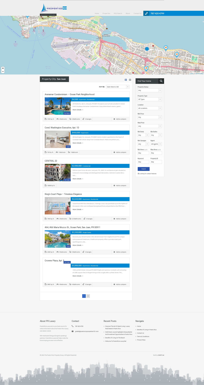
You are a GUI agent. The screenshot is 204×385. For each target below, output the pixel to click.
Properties (106, 13)
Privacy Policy (141, 340)
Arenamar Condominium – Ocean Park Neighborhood (69, 94)
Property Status (143, 87)
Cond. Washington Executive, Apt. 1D (62, 127)
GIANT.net (161, 355)
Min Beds (141, 132)
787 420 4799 (157, 13)
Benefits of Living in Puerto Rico (147, 329)
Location (140, 105)
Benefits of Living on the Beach (115, 338)
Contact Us (138, 13)
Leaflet (191, 73)
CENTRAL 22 (51, 161)
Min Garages (142, 140)
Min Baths (154, 132)
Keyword (141, 158)
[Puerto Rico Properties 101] (53, 9)
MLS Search (118, 13)
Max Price (141, 123)
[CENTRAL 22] (146, 69)
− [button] (3, 71)
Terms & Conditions (143, 336)
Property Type (142, 96)
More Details (77, 110)
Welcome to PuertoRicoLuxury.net (115, 341)
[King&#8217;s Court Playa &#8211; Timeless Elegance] (166, 48)
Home (97, 13)
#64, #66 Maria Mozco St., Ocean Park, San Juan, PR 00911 (72, 227)
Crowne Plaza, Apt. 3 (54, 260)
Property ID (154, 158)
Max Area (156, 149)
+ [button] (3, 68)
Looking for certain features (147, 173)
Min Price (141, 114)
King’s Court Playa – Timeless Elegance (63, 194)
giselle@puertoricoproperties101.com (86, 331)
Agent (153, 140)
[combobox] (118, 87)
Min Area (142, 149)
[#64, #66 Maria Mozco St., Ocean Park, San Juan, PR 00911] (177, 55)
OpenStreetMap (199, 73)
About (128, 13)
